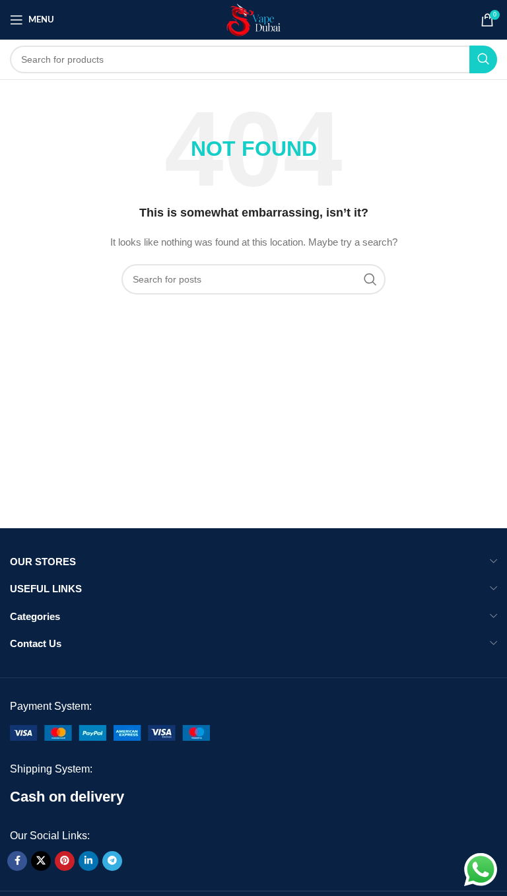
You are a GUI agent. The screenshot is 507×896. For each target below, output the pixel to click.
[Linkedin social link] (88, 861)
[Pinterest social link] (65, 861)
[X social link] (41, 861)
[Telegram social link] (112, 861)
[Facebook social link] (17, 861)
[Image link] (110, 731)
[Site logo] (253, 19)
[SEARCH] (483, 59)
